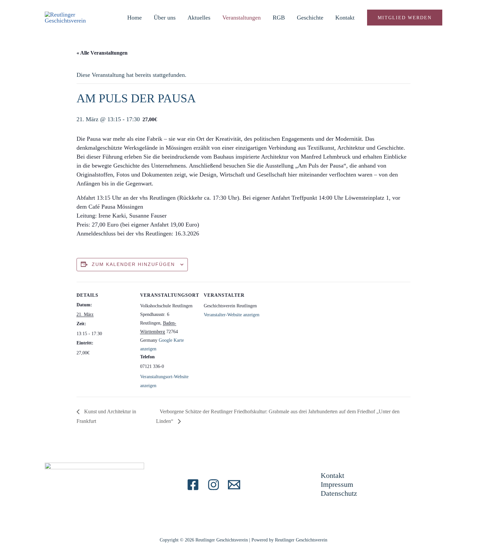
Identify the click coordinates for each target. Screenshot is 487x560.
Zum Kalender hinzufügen (133, 264)
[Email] (234, 485)
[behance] (213, 485)
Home (134, 17)
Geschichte (310, 17)
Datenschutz (339, 493)
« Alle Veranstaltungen (102, 53)
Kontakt (344, 17)
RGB (279, 17)
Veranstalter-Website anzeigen (231, 314)
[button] (404, 17)
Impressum (337, 484)
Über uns (165, 17)
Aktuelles (199, 17)
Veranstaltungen (241, 17)
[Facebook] (193, 485)
